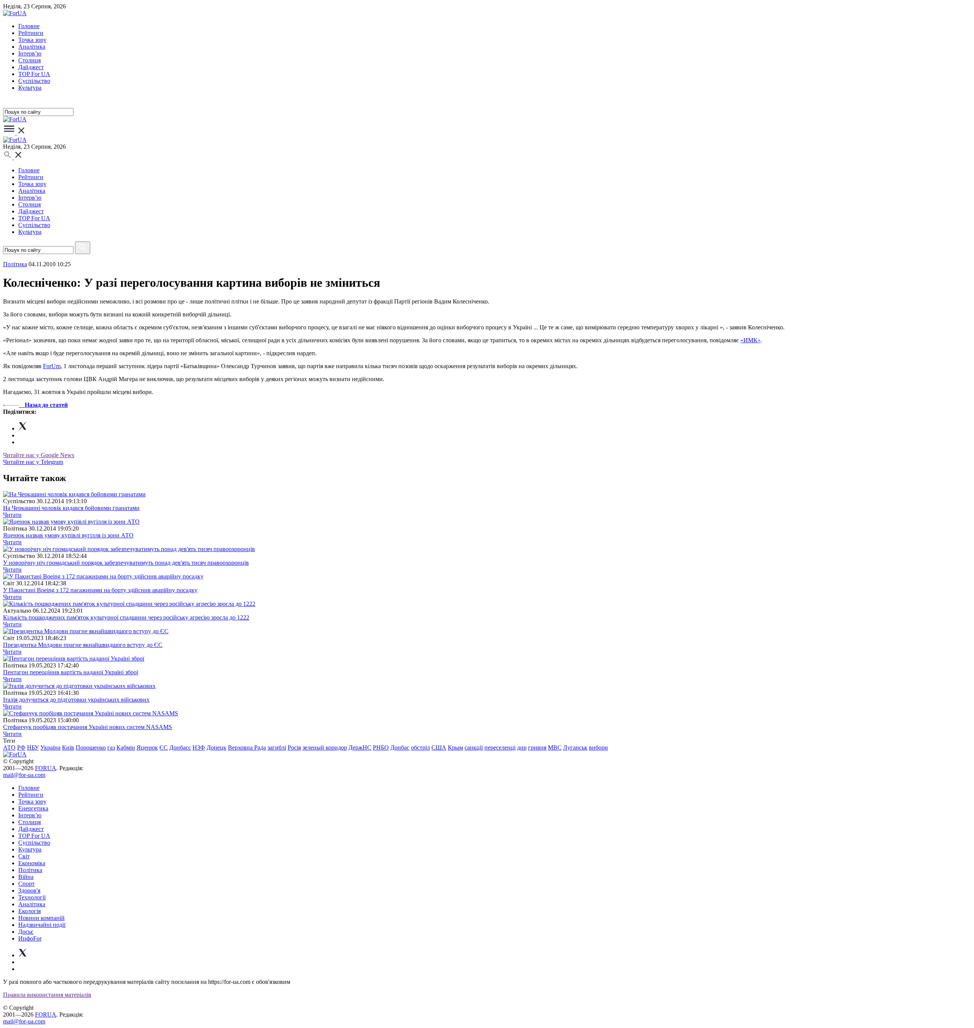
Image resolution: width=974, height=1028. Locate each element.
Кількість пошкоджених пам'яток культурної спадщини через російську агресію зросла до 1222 (126, 617)
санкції (474, 747)
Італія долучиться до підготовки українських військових (76, 699)
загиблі (276, 747)
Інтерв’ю (29, 53)
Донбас (399, 747)
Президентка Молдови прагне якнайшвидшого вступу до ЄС (82, 645)
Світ (24, 856)
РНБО (381, 747)
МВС (555, 747)
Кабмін (125, 747)
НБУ (33, 747)
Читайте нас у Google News (38, 455)
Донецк (216, 747)
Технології (32, 897)
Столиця (29, 60)
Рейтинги (30, 33)
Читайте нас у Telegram (33, 462)
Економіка (31, 863)
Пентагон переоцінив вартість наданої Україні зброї (70, 672)
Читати (12, 515)
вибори (598, 747)
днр (522, 747)
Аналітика (31, 46)
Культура (29, 87)
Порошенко (91, 747)
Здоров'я (29, 890)
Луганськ (575, 747)
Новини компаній (41, 918)
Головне (29, 26)
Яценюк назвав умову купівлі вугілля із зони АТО (68, 535)
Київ (68, 747)
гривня (537, 747)
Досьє (25, 931)
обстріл (420, 747)
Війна (25, 877)
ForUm (51, 366)
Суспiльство (34, 81)
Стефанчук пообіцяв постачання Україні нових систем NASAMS (87, 727)
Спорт (26, 883)
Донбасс (180, 747)
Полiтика (15, 264)
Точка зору (32, 40)
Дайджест (31, 67)
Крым (455, 747)
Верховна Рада (247, 747)
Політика (30, 870)
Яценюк (147, 747)
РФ (21, 747)
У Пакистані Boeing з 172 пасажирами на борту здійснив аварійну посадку (100, 590)
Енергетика (33, 808)
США (438, 747)
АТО (9, 747)
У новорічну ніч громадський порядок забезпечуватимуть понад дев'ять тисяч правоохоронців (126, 562)
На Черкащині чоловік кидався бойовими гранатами (71, 508)
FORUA (45, 768)
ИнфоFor (29, 938)
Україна (50, 747)
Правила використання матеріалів (47, 994)
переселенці (500, 747)
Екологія (29, 911)
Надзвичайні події (41, 925)
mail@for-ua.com (24, 775)
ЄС (163, 747)
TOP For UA (34, 74)
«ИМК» (750, 340)
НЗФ (199, 747)
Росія (294, 747)
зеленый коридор (324, 747)
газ (111, 747)
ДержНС (360, 747)
